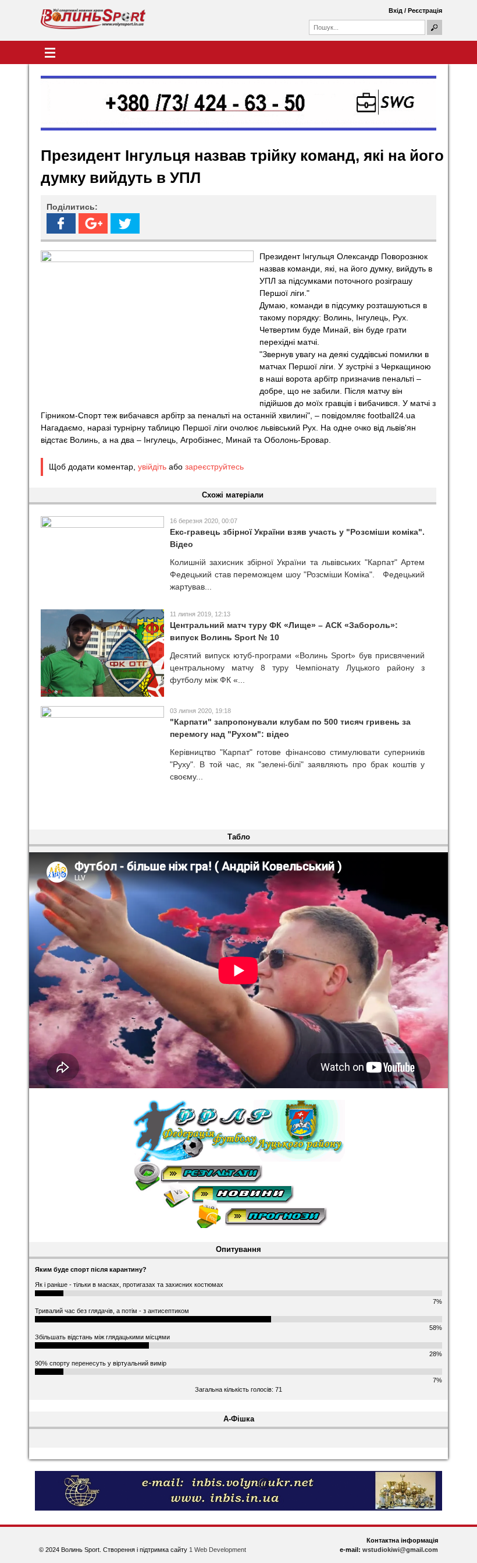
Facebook (61, 223)
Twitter (125, 223)
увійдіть (152, 466)
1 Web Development (217, 1549)
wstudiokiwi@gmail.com (400, 1549)
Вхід (396, 10)
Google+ (93, 223)
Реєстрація (425, 10)
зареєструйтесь (214, 466)
